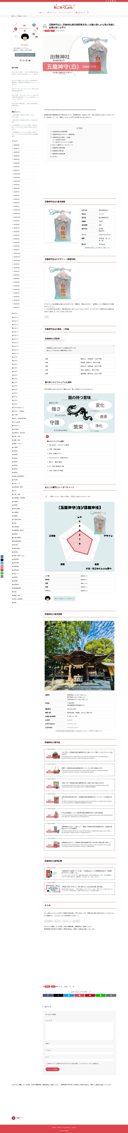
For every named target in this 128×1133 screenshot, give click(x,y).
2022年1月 (17, 307)
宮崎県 (16, 505)
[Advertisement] (79, 91)
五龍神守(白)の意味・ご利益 (61, 137)
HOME (54, 1127)
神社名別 (16, 570)
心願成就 (16, 526)
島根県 (16, 516)
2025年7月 (17, 192)
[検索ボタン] (88, 13)
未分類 (16, 544)
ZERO (36, 120)
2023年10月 (17, 260)
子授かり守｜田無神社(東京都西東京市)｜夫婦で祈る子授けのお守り (83, 783)
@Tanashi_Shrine (72, 727)
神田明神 (16, 566)
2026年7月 (17, 148)
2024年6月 (17, 231)
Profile (59, 1127)
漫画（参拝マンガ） (19, 555)
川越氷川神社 (17, 519)
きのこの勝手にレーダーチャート (63, 145)
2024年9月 (17, 220)
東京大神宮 (17, 548)
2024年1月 (17, 249)
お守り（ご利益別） (19, 411)
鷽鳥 (15, 602)
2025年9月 (17, 184)
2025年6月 (17, 195)
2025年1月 (17, 206)
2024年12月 (17, 210)
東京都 (65, 986)
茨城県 (16, 581)
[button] (48, 995)
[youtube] (113, 1)
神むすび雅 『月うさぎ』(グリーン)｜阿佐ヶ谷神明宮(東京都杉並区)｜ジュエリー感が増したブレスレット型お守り (25, 97)
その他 (16, 414)
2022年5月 (17, 296)
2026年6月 (17, 152)
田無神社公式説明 (60, 139)
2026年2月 (17, 166)
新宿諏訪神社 (17, 541)
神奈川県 (16, 563)
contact (73, 1127)
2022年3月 (17, 304)
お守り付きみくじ (19, 407)
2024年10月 (17, 217)
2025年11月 (17, 177)
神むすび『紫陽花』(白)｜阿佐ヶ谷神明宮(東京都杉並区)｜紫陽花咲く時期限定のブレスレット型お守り (25, 82)
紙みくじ (16, 573)
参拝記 (16, 454)
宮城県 (16, 501)
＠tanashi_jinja (72, 724)
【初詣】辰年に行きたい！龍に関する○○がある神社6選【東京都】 (82, 886)
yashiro (14, 117)
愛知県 (16, 534)
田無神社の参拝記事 (59, 153)
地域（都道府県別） (19, 476)
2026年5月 (17, 156)
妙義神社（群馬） (19, 487)
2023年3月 (17, 286)
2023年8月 (17, 267)
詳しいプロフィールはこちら (25, 54)
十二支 (60, 986)
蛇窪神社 (16, 584)
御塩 (15, 523)
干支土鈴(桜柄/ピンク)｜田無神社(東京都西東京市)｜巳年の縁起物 (82, 813)
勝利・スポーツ (18, 443)
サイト (47, 1057)
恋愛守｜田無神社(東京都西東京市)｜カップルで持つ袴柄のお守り (82, 768)
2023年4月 (17, 282)
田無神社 (47, 30)
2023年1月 (17, 293)
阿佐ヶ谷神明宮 (18, 599)
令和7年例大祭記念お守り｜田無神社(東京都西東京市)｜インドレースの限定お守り (87, 798)
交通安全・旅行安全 (19, 432)
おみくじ (16, 317)
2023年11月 (17, 257)
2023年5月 (17, 278)
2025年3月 (17, 199)
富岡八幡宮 (17, 508)
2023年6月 (17, 275)
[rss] (115, 1)
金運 (15, 591)
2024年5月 (17, 235)
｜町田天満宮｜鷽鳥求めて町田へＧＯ (22, 115)
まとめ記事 (17, 422)
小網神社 (16, 512)
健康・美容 (17, 440)
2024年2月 (17, 246)
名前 (48, 1043)
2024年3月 (17, 242)
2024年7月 (17, 228)
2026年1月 (17, 170)
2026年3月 (17, 163)
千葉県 (16, 447)
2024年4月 (17, 239)
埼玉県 (16, 479)
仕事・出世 (17, 436)
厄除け (16, 451)
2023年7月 (17, 271)
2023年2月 (17, 289)
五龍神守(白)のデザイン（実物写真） (64, 134)
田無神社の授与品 (58, 151)
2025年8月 (17, 188)
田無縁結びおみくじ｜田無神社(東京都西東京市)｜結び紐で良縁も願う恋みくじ (86, 842)
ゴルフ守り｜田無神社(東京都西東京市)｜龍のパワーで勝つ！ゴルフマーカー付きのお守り (87, 753)
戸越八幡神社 (17, 537)
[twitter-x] (108, 1)
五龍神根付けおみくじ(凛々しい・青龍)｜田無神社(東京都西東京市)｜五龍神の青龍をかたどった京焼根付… (87, 827)
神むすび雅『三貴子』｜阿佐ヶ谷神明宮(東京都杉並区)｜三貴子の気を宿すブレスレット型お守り (25, 74)
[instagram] (110, 1)
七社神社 (16, 429)
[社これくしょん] (64, 6)
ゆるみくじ (17, 425)
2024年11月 (17, 213)
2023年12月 (17, 253)
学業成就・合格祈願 (19, 498)
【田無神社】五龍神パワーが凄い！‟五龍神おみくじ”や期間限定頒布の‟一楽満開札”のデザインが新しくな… (87, 872)
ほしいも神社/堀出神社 (20, 418)
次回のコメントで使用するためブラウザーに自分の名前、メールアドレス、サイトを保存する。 (73, 1063)
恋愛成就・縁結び (19, 530)
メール (48, 1050)
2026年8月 (17, 145)
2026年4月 (17, 159)
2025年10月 (17, 181)
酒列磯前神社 (17, 588)
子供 (15, 490)
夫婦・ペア (17, 483)
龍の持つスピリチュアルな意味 (64, 142)
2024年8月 (17, 224)
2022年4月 (17, 300)
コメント (49, 1020)
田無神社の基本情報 (59, 148)
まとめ (55, 156)
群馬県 (16, 577)
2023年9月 (17, 264)
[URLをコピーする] (111, 995)
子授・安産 (17, 494)
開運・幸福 (17, 595)
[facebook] (106, 1)
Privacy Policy (66, 1127)
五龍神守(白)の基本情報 (60, 131)
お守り (52, 30)
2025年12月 (17, 174)
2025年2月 (17, 202)
